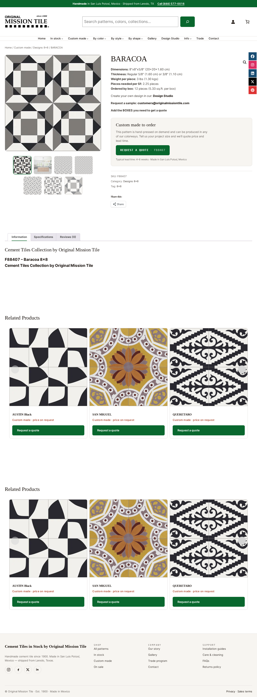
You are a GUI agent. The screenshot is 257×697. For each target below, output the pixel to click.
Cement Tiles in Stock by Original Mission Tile (45, 646)
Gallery (152, 654)
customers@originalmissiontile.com (163, 103)
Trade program (157, 660)
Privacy (230, 691)
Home (8, 47)
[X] (28, 669)
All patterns (101, 648)
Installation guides (214, 648)
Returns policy (212, 666)
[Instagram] (8, 669)
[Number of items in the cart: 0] (247, 22)
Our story (154, 648)
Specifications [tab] (43, 237)
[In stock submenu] (62, 38)
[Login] (233, 22)
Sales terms (245, 691)
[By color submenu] (105, 38)
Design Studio (163, 96)
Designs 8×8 (40, 47)
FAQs (206, 660)
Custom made (22, 47)
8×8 (119, 186)
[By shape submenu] (142, 38)
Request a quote (142, 150)
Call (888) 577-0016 (171, 3)
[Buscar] (187, 21)
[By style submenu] (123, 38)
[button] (244, 62)
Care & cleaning (213, 654)
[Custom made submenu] (87, 38)
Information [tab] (19, 237)
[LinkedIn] (37, 669)
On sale (98, 666)
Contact (153, 666)
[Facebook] (18, 669)
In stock (99, 654)
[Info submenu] (191, 38)
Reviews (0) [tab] (68, 237)
